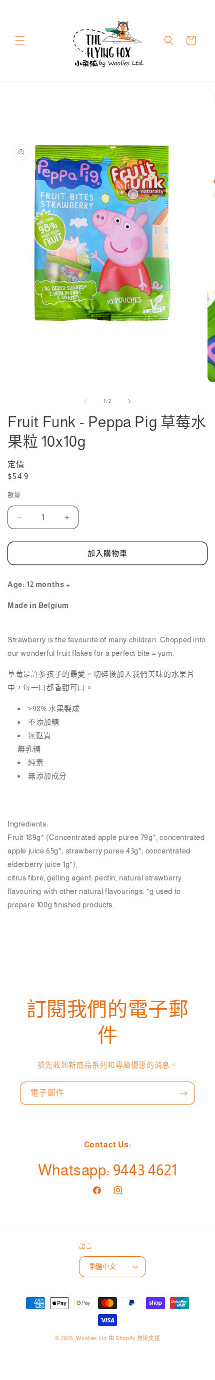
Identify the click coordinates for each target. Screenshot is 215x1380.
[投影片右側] (129, 401)
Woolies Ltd (91, 1338)
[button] (20, 40)
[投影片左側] (85, 401)
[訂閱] (183, 1093)
